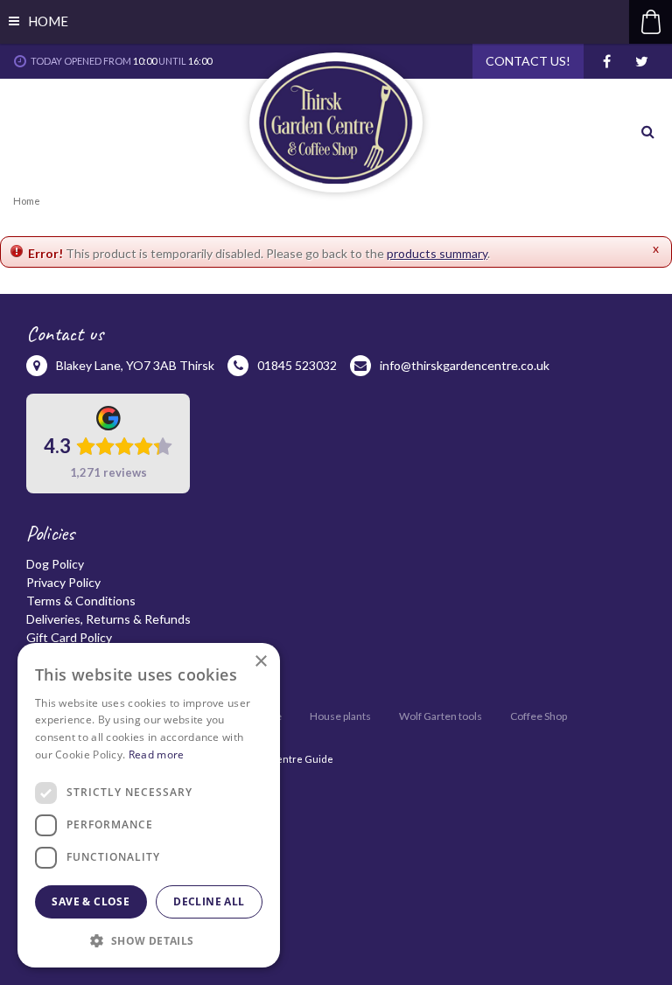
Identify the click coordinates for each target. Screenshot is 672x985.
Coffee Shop (538, 716)
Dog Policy (55, 563)
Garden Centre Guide (282, 759)
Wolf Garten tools (440, 716)
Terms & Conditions (81, 600)
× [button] (260, 661)
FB (606, 61)
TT (641, 61)
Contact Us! (528, 60)
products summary (437, 253)
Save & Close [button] (91, 901)
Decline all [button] (208, 901)
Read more (157, 754)
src (650, 131)
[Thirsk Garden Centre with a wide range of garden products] (335, 122)
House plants (340, 716)
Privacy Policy (63, 582)
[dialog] (149, 805)
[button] (148, 940)
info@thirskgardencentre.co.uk (465, 365)
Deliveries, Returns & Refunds (108, 618)
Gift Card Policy (69, 637)
